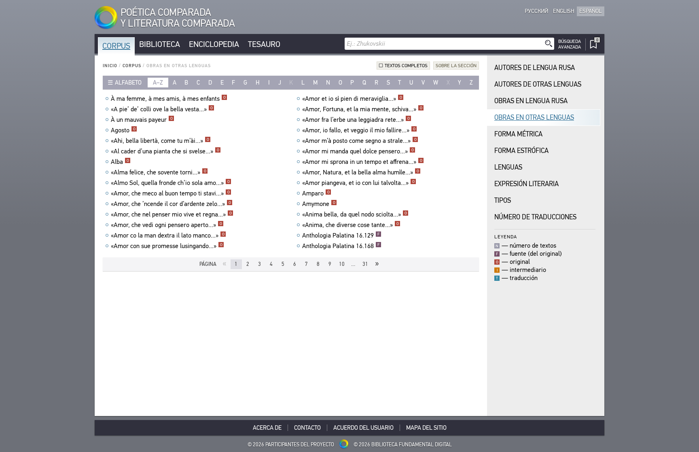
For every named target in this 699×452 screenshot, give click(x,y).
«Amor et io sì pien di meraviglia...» (352, 98)
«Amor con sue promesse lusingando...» (166, 246)
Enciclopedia (214, 44)
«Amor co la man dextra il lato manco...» (168, 235)
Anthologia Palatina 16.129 (340, 235)
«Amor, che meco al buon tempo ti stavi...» (170, 193)
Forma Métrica (518, 134)
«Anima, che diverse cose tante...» (350, 225)
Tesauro (264, 44)
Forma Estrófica (521, 150)
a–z (158, 82)
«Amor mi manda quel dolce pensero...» (358, 151)
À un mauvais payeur (142, 119)
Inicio (110, 65)
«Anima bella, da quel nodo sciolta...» (354, 214)
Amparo (316, 193)
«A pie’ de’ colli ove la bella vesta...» (162, 109)
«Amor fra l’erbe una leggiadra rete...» (356, 119)
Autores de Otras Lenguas (537, 84)
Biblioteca (159, 44)
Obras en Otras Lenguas (534, 117)
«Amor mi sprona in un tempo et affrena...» (362, 162)
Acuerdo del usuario (363, 427)
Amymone (318, 204)
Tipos (502, 200)
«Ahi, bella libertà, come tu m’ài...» (160, 140)
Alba (120, 162)
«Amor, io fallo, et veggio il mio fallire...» (358, 130)
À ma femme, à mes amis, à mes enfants (168, 98)
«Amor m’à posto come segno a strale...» (359, 140)
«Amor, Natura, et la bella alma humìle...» (360, 172)
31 (365, 264)
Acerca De (267, 427)
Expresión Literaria (526, 184)
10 (342, 264)
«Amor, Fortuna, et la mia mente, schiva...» (362, 109)
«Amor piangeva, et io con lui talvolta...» (358, 183)
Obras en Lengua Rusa (531, 101)
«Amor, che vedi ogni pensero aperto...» (166, 225)
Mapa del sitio (426, 427)
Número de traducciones (535, 217)
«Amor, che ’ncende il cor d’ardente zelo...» (171, 204)
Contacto (307, 427)
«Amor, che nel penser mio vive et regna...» (171, 214)
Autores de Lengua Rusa (534, 68)
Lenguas (508, 167)
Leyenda (505, 236)
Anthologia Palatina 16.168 (340, 246)
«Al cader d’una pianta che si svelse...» (165, 151)
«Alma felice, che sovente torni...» (158, 172)
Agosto (123, 130)
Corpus (116, 46)
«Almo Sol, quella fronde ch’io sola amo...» (170, 183)
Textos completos (406, 65)
